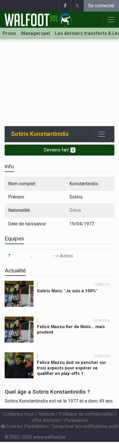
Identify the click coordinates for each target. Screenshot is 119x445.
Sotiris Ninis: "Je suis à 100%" (67, 290)
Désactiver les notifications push (85, 426)
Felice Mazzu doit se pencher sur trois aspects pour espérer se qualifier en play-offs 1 (71, 368)
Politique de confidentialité (86, 414)
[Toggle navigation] (102, 134)
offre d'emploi (45, 420)
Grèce (75, 210)
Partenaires (76, 420)
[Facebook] (65, 6)
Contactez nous (18, 414)
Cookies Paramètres (26, 426)
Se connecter (101, 5)
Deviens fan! (59, 150)
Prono (9, 33)
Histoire (46, 414)
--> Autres (63, 256)
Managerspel (35, 33)
